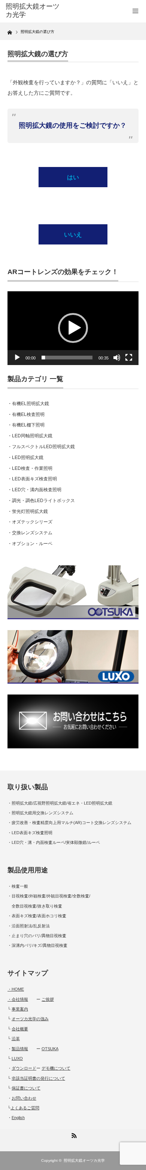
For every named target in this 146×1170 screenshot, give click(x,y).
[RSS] (73, 1134)
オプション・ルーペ (32, 543)
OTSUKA (50, 1048)
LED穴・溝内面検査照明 (36, 489)
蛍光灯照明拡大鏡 (30, 511)
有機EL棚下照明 (28, 425)
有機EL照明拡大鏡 (30, 403)
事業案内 (20, 1009)
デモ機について (56, 1068)
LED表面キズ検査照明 (34, 478)
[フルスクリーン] (129, 357)
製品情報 (20, 1048)
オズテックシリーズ (32, 522)
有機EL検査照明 (28, 414)
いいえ (73, 234)
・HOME (15, 989)
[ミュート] (117, 357)
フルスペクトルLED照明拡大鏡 (43, 446)
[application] (73, 328)
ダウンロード (24, 1068)
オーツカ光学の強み (30, 1018)
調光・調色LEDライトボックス (43, 500)
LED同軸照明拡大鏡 (32, 435)
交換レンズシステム (32, 532)
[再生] (17, 357)
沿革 (16, 1038)
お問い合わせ (24, 1098)
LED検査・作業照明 (32, 468)
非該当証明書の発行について (38, 1078)
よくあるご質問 (24, 1108)
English (18, 1117)
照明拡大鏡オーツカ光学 (84, 1160)
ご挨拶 (48, 999)
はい (73, 177)
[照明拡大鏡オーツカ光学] (35, 11)
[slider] (67, 357)
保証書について (26, 1088)
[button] (73, 328)
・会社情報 (17, 999)
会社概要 (20, 1029)
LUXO (17, 1058)
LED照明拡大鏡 (27, 457)
